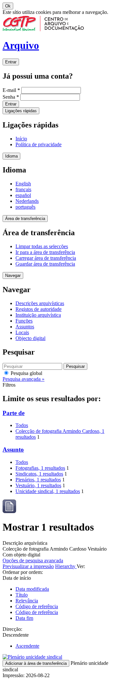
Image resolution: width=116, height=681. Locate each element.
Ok (8, 6)
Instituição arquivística (38, 315)
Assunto (13, 449)
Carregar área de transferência (45, 258)
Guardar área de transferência (45, 264)
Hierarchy (66, 566)
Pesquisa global (25, 373)
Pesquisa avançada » (23, 379)
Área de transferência (25, 218)
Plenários (38, 479)
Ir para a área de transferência (45, 252)
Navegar (13, 275)
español (23, 195)
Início (21, 138)
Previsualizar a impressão (28, 566)
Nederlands (27, 201)
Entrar (10, 62)
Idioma (11, 156)
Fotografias (40, 468)
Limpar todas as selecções (41, 246)
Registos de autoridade (38, 309)
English (23, 183)
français (23, 189)
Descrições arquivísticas (39, 303)
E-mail (11, 90)
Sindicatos (39, 474)
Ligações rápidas (21, 110)
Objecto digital (30, 338)
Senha (11, 97)
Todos (21, 425)
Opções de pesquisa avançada (33, 560)
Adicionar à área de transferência (36, 663)
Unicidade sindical (47, 491)
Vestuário (38, 485)
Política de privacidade (38, 144)
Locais (22, 332)
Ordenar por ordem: (23, 572)
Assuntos (24, 326)
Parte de (13, 413)
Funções (24, 321)
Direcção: (12, 629)
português (25, 207)
